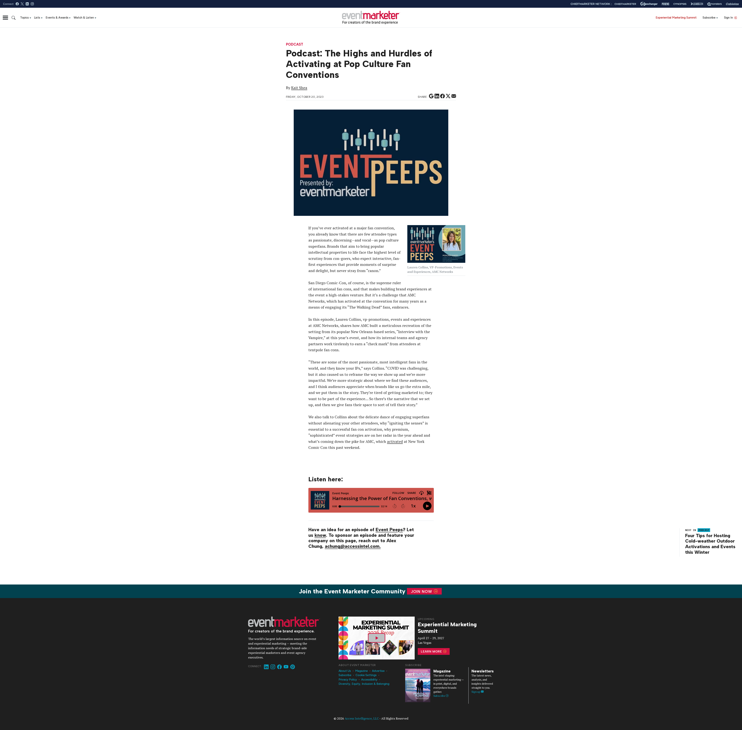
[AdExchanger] (649, 4)
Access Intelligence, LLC (362, 718)
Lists (37, 17)
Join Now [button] (422, 591)
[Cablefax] (732, 4)
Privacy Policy (348, 679)
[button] (5, 17)
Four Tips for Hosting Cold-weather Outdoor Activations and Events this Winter (710, 544)
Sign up (476, 691)
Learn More (432, 651)
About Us (345, 671)
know (320, 535)
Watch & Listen (84, 17)
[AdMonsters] (714, 4)
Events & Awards (57, 17)
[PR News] (665, 4)
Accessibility (369, 679)
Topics (24, 17)
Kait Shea (299, 87)
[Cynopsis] (679, 4)
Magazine (361, 671)
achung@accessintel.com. (353, 546)
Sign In (729, 17)
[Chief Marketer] (625, 4)
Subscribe (709, 17)
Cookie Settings (366, 675)
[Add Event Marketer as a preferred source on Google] (431, 96)
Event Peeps (389, 529)
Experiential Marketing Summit (676, 17)
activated (395, 441)
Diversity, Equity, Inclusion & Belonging (364, 684)
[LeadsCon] (697, 4)
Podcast (294, 44)
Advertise (378, 671)
